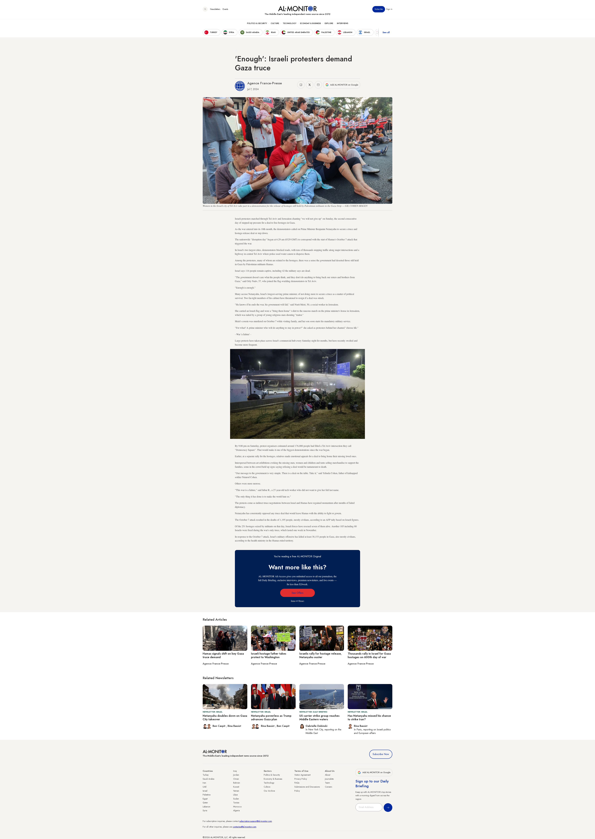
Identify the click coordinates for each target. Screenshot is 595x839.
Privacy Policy (300, 778)
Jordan (236, 774)
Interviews (342, 23)
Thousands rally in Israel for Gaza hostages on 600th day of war (369, 655)
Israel (205, 790)
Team (327, 782)
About (327, 774)
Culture (275, 23)
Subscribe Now (381, 754)
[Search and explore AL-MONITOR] (205, 9)
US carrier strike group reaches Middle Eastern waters (319, 717)
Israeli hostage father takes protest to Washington (268, 655)
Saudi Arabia (208, 778)
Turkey (206, 774)
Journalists (329, 778)
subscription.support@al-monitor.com (255, 821)
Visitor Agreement (302, 774)
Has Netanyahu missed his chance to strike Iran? (369, 717)
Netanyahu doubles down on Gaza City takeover (225, 717)
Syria (205, 810)
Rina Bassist (234, 726)
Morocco (237, 806)
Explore (329, 23)
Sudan (236, 798)
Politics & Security (257, 23)
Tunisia (236, 802)
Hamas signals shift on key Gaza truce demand (223, 655)
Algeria (236, 810)
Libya (235, 794)
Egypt (205, 798)
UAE (205, 786)
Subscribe (379, 9)
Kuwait (236, 786)
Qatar (205, 802)
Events (225, 9)
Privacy (301, 601)
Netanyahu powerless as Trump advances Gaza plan (271, 717)
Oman (236, 778)
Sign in (389, 9)
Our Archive (269, 790)
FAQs (296, 782)
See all (386, 32)
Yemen (236, 790)
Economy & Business (310, 23)
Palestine (206, 794)
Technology (289, 23)
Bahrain (236, 782)
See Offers (297, 593)
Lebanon (206, 806)
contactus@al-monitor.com (244, 826)
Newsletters (215, 9)
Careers (328, 786)
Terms (293, 601)
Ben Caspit (219, 726)
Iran (204, 782)
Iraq (235, 771)
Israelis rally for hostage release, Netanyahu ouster (320, 655)
